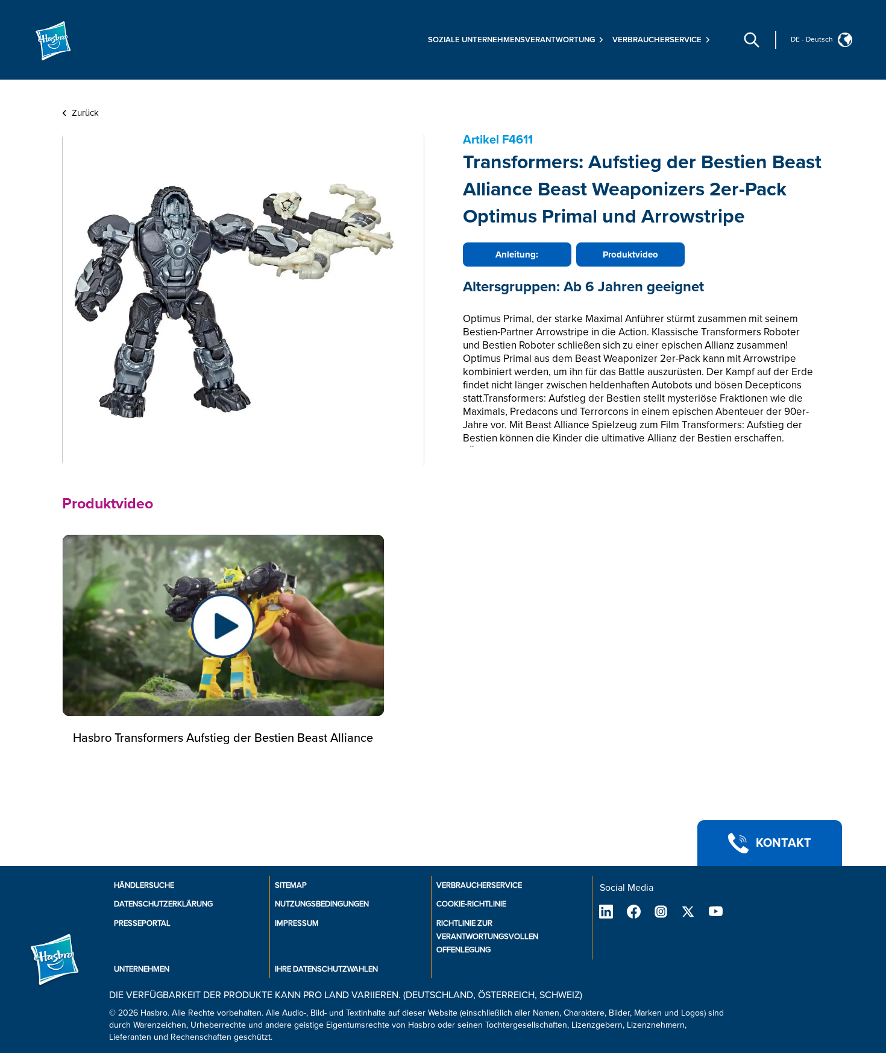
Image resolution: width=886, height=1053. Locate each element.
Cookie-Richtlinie (471, 904)
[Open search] (752, 40)
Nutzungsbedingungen (322, 904)
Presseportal (142, 923)
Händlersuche (144, 885)
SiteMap (291, 885)
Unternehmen (141, 969)
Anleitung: (516, 254)
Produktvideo (630, 254)
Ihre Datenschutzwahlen (326, 969)
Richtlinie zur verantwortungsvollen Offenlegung (487, 937)
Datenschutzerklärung (163, 904)
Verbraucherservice (479, 885)
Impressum (297, 923)
